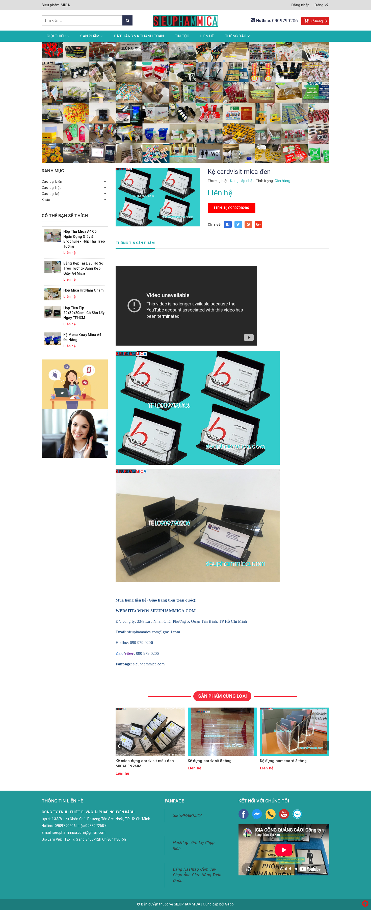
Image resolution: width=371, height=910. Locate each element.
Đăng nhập (300, 5)
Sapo (229, 904)
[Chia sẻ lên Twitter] (238, 224)
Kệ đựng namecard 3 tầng (283, 761)
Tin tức (182, 36)
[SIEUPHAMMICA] (185, 18)
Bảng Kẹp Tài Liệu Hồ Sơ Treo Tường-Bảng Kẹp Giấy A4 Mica (83, 268)
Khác (46, 200)
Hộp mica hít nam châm (83, 290)
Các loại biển (52, 181)
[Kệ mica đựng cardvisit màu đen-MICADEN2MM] (150, 732)
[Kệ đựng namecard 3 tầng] (295, 732)
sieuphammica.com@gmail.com (79, 832)
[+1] (258, 224)
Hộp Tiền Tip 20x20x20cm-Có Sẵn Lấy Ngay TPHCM (83, 313)
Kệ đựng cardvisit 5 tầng (210, 761)
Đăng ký (321, 5)
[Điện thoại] (271, 814)
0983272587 (95, 826)
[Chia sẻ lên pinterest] (248, 224)
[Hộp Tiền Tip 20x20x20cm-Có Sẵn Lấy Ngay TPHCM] (52, 311)
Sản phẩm (90, 36)
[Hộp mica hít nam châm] (52, 294)
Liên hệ (207, 36)
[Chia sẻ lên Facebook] (228, 224)
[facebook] (243, 814)
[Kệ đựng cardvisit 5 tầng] (222, 732)
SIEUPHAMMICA (187, 815)
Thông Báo (236, 36)
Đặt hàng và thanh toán (139, 36)
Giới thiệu (57, 36)
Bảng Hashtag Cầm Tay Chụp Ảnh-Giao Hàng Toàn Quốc (197, 875)
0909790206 (285, 20)
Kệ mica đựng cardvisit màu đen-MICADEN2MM (146, 763)
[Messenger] (257, 814)
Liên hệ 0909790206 (231, 208)
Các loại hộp (52, 188)
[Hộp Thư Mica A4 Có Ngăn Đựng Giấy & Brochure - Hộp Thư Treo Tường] (52, 235)
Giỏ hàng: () (318, 21)
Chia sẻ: (215, 224)
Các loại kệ (50, 194)
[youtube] (284, 814)
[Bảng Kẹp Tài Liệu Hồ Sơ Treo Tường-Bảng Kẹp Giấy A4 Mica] (52, 267)
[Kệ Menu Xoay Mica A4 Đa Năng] (52, 338)
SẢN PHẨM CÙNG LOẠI (222, 696)
